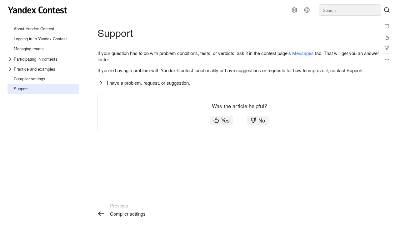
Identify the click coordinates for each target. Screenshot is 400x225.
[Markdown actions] (386, 59)
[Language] (306, 10)
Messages (303, 53)
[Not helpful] (386, 47)
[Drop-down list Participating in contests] (11, 59)
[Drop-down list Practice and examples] (11, 69)
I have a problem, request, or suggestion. (148, 82)
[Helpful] (386, 37)
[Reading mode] (386, 26)
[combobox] (350, 10)
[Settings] (294, 10)
